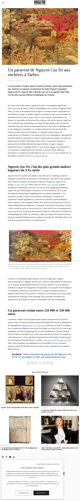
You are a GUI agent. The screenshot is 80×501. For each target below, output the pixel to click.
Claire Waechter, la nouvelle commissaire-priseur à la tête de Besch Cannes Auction (59, 448)
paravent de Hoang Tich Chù (58, 340)
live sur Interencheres (38, 156)
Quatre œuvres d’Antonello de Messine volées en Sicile (20, 407)
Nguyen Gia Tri (48, 153)
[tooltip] (28, 362)
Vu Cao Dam (52, 184)
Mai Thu (24, 184)
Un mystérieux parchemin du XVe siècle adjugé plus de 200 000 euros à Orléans (19, 448)
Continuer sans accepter (48, 464)
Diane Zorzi (20, 81)
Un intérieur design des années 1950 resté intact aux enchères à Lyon (59, 411)
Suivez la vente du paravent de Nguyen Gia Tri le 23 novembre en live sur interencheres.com (41, 355)
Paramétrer (23, 493)
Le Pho (17, 184)
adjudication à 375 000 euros (34, 325)
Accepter (41, 493)
